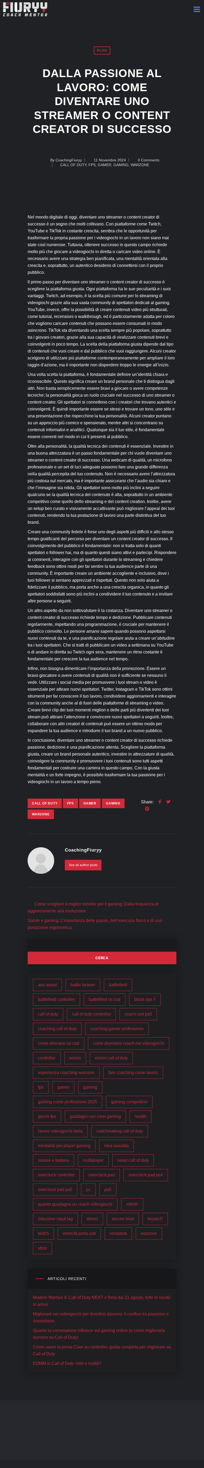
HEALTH (140, 1116)
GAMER (104, 165)
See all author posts (83, 865)
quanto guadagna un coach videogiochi (75, 1204)
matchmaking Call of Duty (119, 1131)
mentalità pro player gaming (64, 1145)
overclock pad (101, 1175)
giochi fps (47, 1116)
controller (47, 1058)
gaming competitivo (129, 1102)
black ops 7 (145, 999)
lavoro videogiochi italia (60, 1131)
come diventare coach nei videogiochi (128, 1043)
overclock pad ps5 (55, 1189)
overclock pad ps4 (146, 1175)
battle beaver (83, 985)
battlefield (118, 985)
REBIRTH (132, 1204)
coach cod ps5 (138, 1014)
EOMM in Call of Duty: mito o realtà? (67, 1363)
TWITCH (43, 1233)
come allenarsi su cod (58, 1043)
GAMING (121, 165)
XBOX (42, 1248)
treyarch (155, 1219)
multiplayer (93, 1160)
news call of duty (133, 1160)
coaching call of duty (57, 1028)
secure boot (123, 1219)
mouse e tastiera (53, 1160)
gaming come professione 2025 (67, 1102)
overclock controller (56, 1175)
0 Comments (148, 160)
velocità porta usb (79, 1233)
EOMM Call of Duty (111, 1058)
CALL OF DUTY (73, 165)
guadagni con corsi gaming (95, 1116)
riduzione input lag (55, 1219)
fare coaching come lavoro (133, 1072)
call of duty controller (91, 1014)
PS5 (107, 1189)
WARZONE (140, 165)
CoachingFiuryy (69, 160)
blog (102, 50)
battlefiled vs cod (104, 999)
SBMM (92, 1219)
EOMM (75, 1058)
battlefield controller (56, 999)
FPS (92, 165)
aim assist (47, 985)
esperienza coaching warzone (66, 1072)
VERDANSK (118, 1233)
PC (88, 1189)
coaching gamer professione (117, 1028)
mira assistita (116, 1145)
